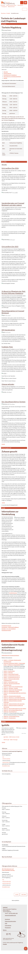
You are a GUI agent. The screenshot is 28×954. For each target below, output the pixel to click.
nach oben (23, 894)
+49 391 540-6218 (6, 881)
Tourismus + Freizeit (5, 13)
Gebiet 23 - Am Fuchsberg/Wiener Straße (13, 710)
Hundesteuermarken (6, 630)
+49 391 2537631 (6, 758)
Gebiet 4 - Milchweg (8, 672)
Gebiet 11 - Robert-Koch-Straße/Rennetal (13, 686)
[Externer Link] (12, 9)
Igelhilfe (5, 78)
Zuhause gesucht (7, 73)
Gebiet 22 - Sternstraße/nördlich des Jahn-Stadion (15, 708)
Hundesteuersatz (13, 592)
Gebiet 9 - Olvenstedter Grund (10, 682)
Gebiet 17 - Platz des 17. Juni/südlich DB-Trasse (14, 697)
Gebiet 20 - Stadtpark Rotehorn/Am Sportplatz (14, 703)
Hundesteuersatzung (6, 625)
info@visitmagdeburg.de (10, 915)
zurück (3, 502)
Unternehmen (20, 5)
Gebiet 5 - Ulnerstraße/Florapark (11, 674)
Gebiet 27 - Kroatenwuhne (10, 718)
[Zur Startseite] (7, 2)
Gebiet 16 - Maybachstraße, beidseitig (12, 696)
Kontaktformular (6, 765)
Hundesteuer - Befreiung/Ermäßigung (10, 627)
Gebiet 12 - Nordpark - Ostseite (11, 688)
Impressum (3, 5)
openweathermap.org (10, 938)
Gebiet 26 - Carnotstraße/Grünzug (11, 716)
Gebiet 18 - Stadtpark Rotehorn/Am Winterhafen (15, 699)
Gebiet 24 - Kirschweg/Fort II (10, 711)
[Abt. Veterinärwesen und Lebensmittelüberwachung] (14, 878)
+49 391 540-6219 (6, 883)
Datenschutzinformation (11, 5)
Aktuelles (6, 71)
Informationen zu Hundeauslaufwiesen (12, 76)
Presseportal (4, 6)
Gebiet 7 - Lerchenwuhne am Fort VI (12, 677)
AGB (6, 923)
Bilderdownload (11, 6)
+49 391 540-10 (6, 762)
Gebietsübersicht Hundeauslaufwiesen (10, 655)
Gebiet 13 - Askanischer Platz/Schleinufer (13, 689)
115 (3, 757)
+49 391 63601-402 (13, 913)
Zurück (3, 444)
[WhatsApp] (25, 900)
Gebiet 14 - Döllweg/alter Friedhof (11, 691)
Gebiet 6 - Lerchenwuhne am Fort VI (12, 675)
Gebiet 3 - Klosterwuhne (9, 671)
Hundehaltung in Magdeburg (10, 75)
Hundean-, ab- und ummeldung (8, 628)
